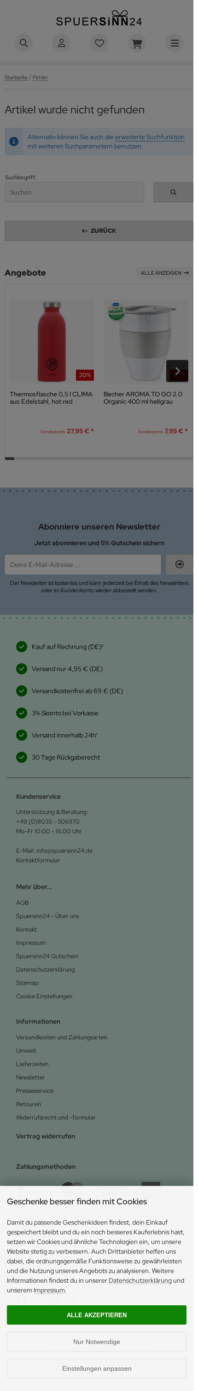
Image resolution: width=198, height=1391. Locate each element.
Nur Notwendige (96, 1341)
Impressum (49, 1290)
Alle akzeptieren (97, 1315)
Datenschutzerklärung (140, 1280)
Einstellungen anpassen (97, 1368)
